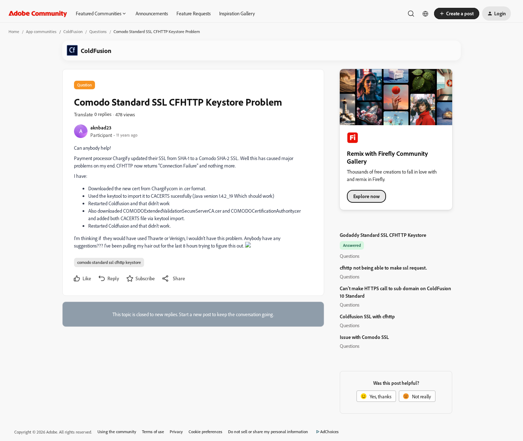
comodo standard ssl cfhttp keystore (109, 262)
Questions (98, 31)
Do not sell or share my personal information (268, 431)
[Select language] (425, 13)
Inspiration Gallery (237, 13)
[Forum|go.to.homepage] (38, 13)
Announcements (152, 13)
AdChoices (329, 431)
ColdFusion (73, 31)
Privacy (176, 431)
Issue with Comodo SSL (364, 337)
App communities (41, 31)
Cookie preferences (205, 431)
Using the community (116, 431)
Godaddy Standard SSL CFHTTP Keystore (383, 235)
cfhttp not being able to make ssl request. (383, 268)
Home (14, 31)
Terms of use (153, 431)
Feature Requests (193, 13)
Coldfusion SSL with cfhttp (367, 316)
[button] (456, 13)
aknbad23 (100, 127)
